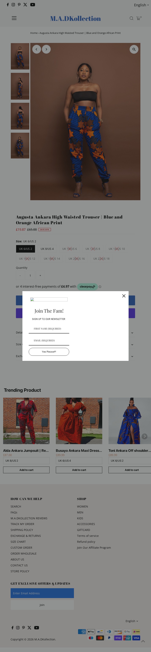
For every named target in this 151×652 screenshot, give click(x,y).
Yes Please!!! (49, 351)
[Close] (124, 296)
